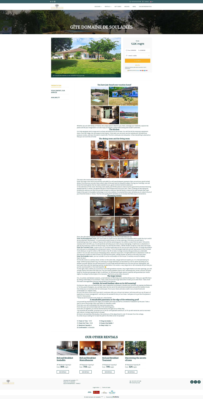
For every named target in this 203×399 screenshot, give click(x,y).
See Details (62, 372)
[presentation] (53, 57)
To (139, 50)
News (134, 6)
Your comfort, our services (58, 91)
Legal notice (96, 387)
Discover (98, 6)
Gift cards (118, 6)
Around (126, 6)
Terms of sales (106, 387)
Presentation (56, 85)
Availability (55, 97)
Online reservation (145, 6)
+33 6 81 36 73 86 (136, 381)
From (129, 50)
